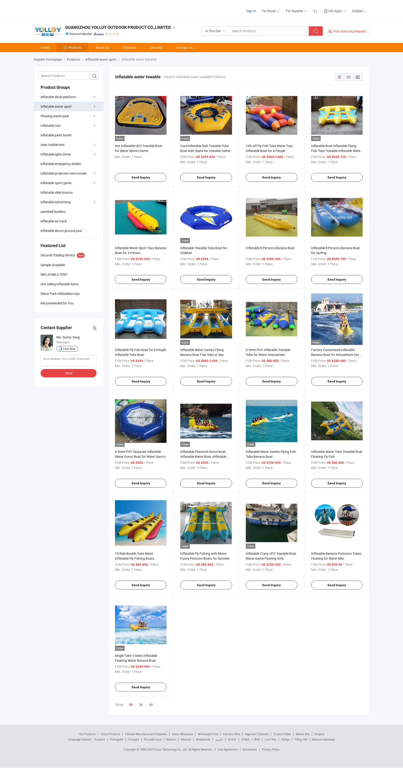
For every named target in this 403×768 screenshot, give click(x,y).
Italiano (171, 739)
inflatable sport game (56, 183)
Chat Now (69, 349)
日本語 (245, 739)
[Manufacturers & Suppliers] (64, 9)
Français (133, 739)
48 (151, 704)
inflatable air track (54, 221)
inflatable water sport (56, 106)
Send (68, 373)
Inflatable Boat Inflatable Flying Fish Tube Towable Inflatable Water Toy (336, 151)
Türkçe (285, 739)
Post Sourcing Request (349, 31)
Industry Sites (231, 734)
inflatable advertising (56, 202)
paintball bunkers (53, 211)
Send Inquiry (141, 177)
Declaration (250, 749)
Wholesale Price (208, 734)
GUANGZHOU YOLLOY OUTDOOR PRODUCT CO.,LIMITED (118, 27)
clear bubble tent (53, 144)
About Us (102, 47)
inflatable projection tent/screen (64, 173)
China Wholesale (182, 734)
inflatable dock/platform (58, 97)
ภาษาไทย (270, 739)
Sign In (251, 11)
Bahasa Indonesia (323, 739)
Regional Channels (256, 734)
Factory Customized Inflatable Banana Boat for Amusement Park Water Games (336, 355)
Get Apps (335, 11)
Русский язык (152, 739)
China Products (110, 734)
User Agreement (228, 749)
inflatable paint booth (56, 135)
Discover (156, 47)
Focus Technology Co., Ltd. (171, 749)
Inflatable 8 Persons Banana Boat (270, 248)
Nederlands (203, 739)
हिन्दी (257, 739)
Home (45, 47)
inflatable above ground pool (61, 230)
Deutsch (186, 739)
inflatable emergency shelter (61, 164)
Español (100, 739)
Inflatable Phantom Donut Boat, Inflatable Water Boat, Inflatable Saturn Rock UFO (203, 456)
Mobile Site (302, 734)
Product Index (282, 734)
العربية (219, 739)
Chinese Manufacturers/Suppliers (146, 734)
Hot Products (87, 734)
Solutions (129, 47)
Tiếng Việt (300, 739)
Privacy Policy (271, 749)
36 (141, 704)
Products (74, 47)
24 (131, 704)
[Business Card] (95, 328)
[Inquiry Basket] (315, 11)
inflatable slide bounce (57, 192)
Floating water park (55, 116)
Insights (319, 734)
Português (116, 739)
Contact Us (185, 47)
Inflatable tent (51, 125)
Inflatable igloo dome (56, 154)
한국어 (232, 739)
